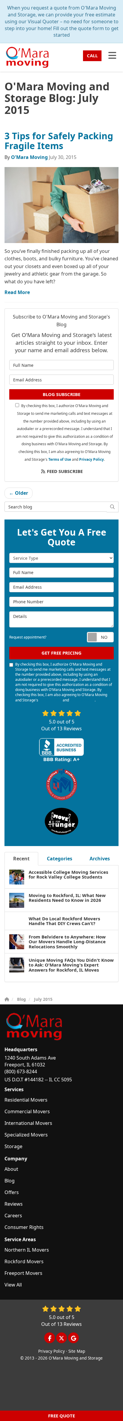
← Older (18, 493)
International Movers (28, 1123)
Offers (11, 1192)
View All (13, 1284)
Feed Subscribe (64, 471)
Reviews (13, 1204)
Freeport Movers (23, 1273)
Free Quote (61, 1416)
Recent (21, 858)
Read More (17, 292)
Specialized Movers (26, 1134)
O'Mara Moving (29, 157)
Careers (13, 1215)
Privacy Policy (91, 459)
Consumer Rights (24, 1227)
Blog (9, 1180)
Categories (59, 858)
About (11, 1169)
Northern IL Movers (26, 1250)
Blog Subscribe (61, 394)
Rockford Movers (24, 1261)
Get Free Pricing (61, 653)
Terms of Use (59, 459)
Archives (100, 858)
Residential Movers (25, 1100)
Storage (13, 1146)
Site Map (76, 1351)
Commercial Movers (27, 1111)
